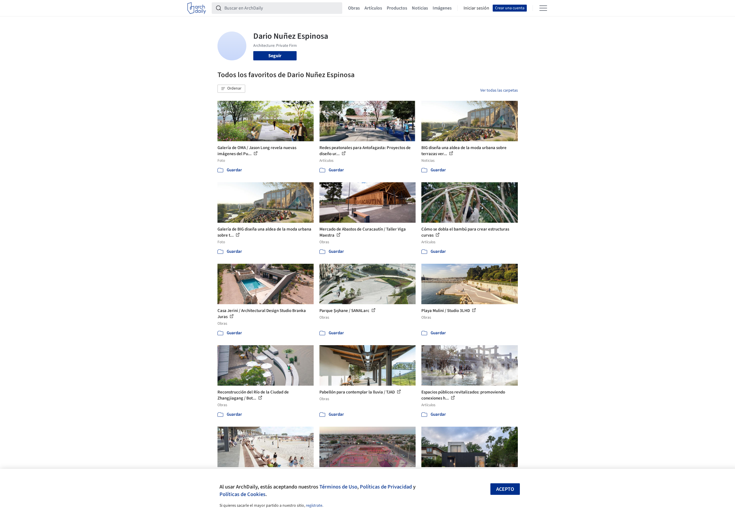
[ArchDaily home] (196, 8)
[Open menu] (543, 8)
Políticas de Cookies (242, 494)
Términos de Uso (338, 487)
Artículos (373, 8)
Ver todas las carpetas (499, 90)
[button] (231, 89)
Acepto (505, 489)
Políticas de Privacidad (386, 487)
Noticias (420, 8)
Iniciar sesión (476, 8)
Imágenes (442, 8)
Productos (397, 8)
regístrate (314, 505)
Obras (354, 8)
